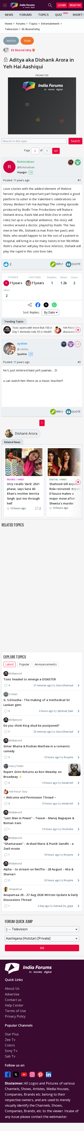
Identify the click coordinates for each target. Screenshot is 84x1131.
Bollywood (15, 673)
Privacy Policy (15, 1016)
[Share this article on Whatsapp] (54, 305)
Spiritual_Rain (65, 711)
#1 (79, 180)
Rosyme (68, 757)
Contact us (13, 1000)
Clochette (67, 829)
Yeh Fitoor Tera (18, 791)
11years (16, 283)
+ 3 (77, 344)
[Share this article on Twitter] (46, 305)
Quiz (58, 15)
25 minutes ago (42, 731)
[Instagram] (32, 1074)
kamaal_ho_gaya (63, 906)
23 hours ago (52, 880)
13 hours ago (52, 757)
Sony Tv (11, 1050)
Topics (43, 15)
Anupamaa (15, 889)
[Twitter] (16, 1074)
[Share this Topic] (30, 305)
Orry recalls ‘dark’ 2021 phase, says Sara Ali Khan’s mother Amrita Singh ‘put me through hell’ (23, 493)
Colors (10, 1045)
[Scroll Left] (5, 329)
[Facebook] (8, 1074)
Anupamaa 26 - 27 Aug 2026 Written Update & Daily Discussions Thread (40, 897)
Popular (24, 664)
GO (56, 151)
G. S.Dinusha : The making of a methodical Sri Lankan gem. (36, 702)
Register (75, 5)
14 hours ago (49, 783)
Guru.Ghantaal (64, 685)
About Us (12, 988)
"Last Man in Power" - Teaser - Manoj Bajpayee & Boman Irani (38, 820)
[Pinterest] (40, 1074)
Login (62, 5)
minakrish (67, 783)
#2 (79, 362)
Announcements (45, 664)
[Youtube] (24, 1074)
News (9, 15)
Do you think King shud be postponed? (31, 725)
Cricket (13, 694)
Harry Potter (16, 766)
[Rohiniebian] (6, 283)
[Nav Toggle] (4, 5)
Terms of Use (15, 1011)
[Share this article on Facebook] (38, 305)
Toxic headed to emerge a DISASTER (29, 679)
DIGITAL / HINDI (58, 479)
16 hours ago (52, 854)
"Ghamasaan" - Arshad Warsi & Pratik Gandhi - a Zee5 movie (38, 846)
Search (75, 141)
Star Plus (12, 1034)
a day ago (43, 906)
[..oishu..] (28, 283)
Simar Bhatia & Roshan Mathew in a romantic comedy (36, 748)
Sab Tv (10, 1056)
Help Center (14, 1005)
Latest (9, 664)
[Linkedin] (48, 1074)
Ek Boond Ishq (21, 50)
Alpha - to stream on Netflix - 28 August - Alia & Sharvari (38, 871)
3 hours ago (46, 711)
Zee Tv (10, 1039)
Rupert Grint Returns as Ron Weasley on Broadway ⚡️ (32, 774)
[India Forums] (22, 5)
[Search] (50, 5)
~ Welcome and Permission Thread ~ (29, 797)
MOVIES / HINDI (15, 479)
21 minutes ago (42, 685)
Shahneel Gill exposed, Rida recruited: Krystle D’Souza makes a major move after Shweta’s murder (65, 493)
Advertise (12, 994)
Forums (26, 15)
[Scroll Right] (78, 329)
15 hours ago (49, 803)
